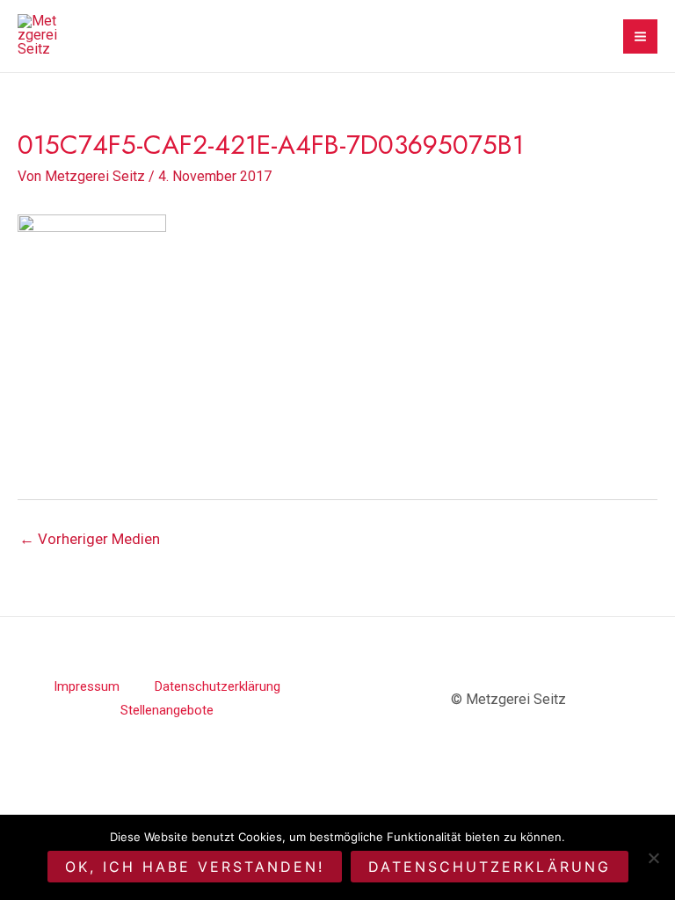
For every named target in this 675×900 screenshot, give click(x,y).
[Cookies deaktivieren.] (653, 858)
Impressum (87, 686)
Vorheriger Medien (89, 539)
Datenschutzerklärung (217, 686)
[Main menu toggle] (640, 36)
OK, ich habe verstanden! (194, 866)
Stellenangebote (167, 710)
